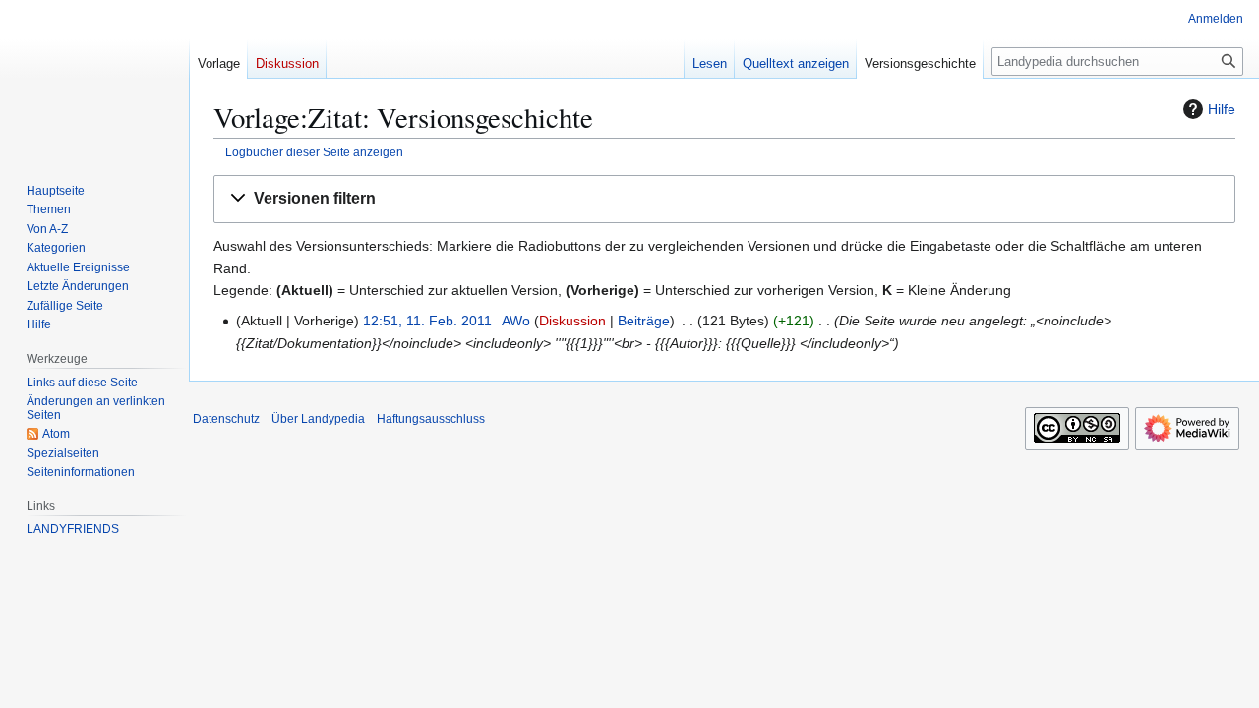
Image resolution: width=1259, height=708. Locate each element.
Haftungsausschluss (431, 419)
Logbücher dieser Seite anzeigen (314, 152)
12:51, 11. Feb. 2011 (427, 320)
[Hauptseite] (86, 78)
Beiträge (644, 320)
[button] (724, 199)
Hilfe (1221, 109)
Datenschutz (226, 419)
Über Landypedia (318, 419)
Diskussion (572, 320)
